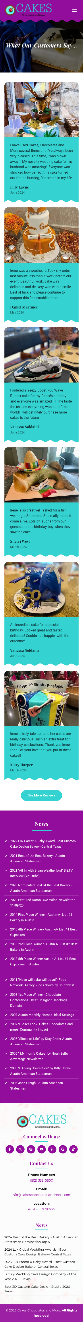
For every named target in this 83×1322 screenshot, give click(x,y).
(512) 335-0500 (41, 1180)
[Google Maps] (63, 1149)
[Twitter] (20, 1149)
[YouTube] (41, 1149)
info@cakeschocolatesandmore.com (41, 1195)
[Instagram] (31, 1149)
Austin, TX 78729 (41, 1209)
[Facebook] (10, 1149)
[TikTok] (73, 1149)
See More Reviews (41, 795)
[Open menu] (74, 10)
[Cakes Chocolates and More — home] (28, 10)
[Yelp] (52, 1149)
